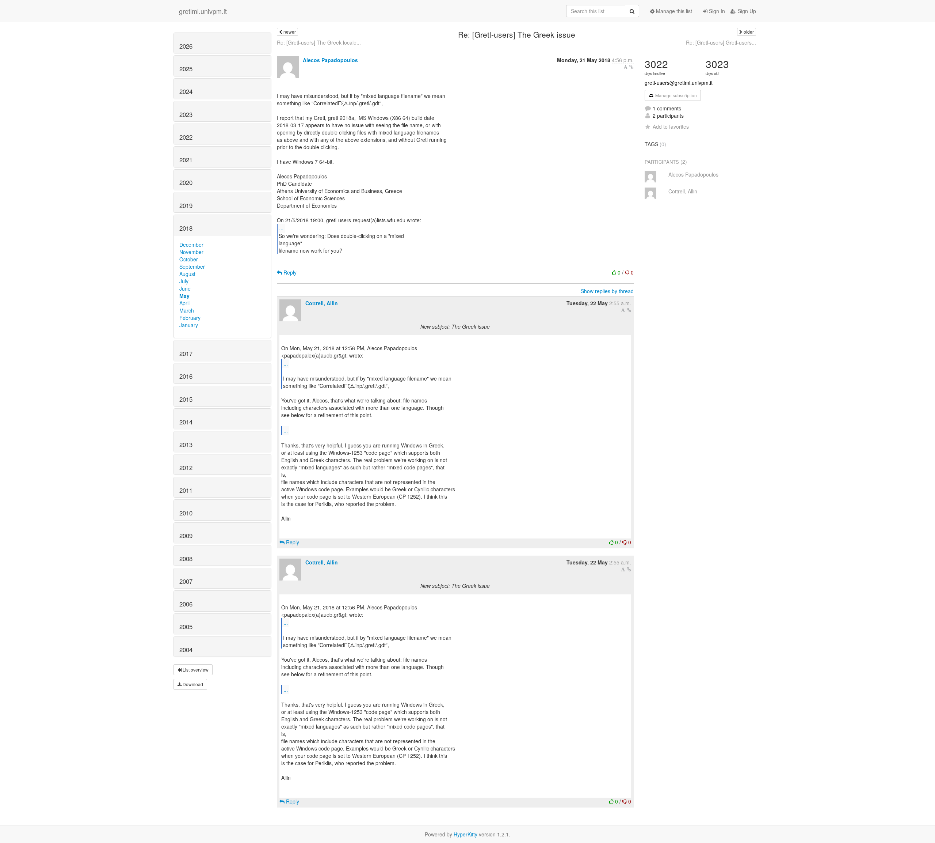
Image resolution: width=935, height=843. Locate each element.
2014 (185, 421)
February (190, 317)
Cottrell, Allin (321, 303)
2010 (185, 513)
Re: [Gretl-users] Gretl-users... (721, 42)
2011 (185, 490)
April (184, 303)
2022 (185, 137)
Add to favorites (671, 126)
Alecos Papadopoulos (330, 60)
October (188, 259)
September (192, 266)
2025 (185, 68)
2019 (185, 205)
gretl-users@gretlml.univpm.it (679, 82)
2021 (185, 159)
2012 (185, 467)
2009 (185, 535)
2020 (185, 182)
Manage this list (673, 11)
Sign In (716, 11)
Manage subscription (675, 95)
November (191, 252)
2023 (185, 114)
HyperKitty (465, 834)
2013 (185, 444)
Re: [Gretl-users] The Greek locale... (319, 42)
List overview (195, 669)
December (191, 244)
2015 (185, 399)
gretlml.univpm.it (203, 11)
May (184, 295)
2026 (185, 46)
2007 (185, 581)
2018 (185, 228)
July (183, 281)
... (281, 228)
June (185, 288)
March (186, 310)
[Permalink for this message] (631, 67)
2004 (185, 649)
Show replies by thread (607, 291)
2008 (185, 558)
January (188, 325)
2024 (185, 91)
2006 (185, 604)
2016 (185, 376)
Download (192, 684)
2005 (185, 626)
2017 (185, 353)
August (187, 273)
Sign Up (746, 11)
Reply (289, 272)
